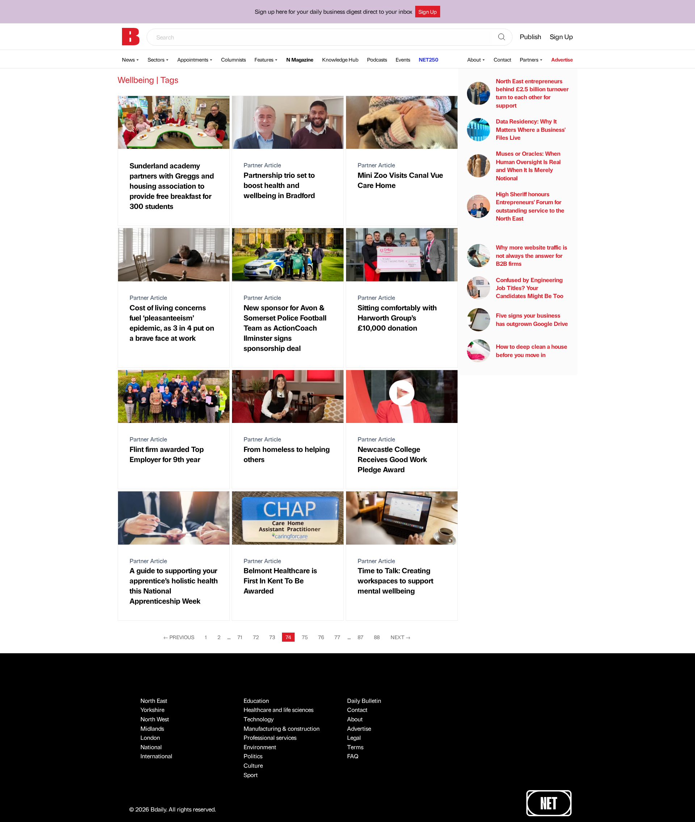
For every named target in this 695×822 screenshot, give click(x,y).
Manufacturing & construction (282, 728)
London (150, 737)
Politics (253, 756)
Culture (253, 765)
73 (272, 637)
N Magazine (299, 59)
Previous (178, 637)
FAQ (352, 756)
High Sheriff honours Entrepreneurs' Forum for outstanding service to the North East (530, 206)
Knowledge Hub (340, 59)
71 (239, 637)
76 (321, 637)
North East (153, 700)
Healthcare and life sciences (278, 709)
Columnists (233, 59)
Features (263, 59)
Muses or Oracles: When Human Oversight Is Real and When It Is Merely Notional (528, 166)
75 (305, 637)
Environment (260, 747)
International (156, 756)
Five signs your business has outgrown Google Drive (532, 319)
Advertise (562, 59)
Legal (354, 737)
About (474, 59)
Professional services (270, 737)
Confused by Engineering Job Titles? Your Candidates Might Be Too (529, 288)
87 (360, 637)
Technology (259, 719)
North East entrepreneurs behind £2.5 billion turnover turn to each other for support (532, 93)
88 (377, 637)
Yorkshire (152, 709)
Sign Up (427, 11)
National (151, 747)
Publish (530, 36)
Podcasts (377, 59)
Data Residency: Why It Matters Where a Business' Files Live (530, 129)
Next (400, 637)
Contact (502, 59)
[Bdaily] (131, 37)
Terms (355, 747)
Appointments (192, 59)
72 (256, 637)
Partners (529, 59)
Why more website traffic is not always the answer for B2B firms (531, 256)
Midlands (152, 728)
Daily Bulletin (364, 700)
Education (256, 700)
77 (337, 637)
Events (403, 59)
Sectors (156, 59)
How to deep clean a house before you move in (531, 350)
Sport (251, 775)
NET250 (428, 59)
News (128, 59)
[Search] (501, 37)
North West (154, 719)
